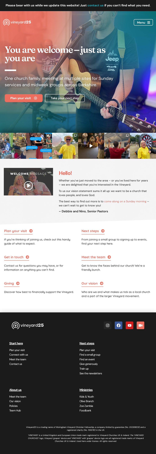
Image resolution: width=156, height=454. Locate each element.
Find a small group (90, 355)
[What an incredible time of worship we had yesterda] (117, 146)
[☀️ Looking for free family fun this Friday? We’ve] (143, 146)
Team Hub (15, 410)
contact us (95, 5)
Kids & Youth (87, 396)
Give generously (89, 364)
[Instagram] (107, 325)
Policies (13, 406)
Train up (84, 369)
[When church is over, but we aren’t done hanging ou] (39, 146)
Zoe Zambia (86, 406)
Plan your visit (17, 350)
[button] (92, 283)
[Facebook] (118, 325)
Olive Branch (87, 401)
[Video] (140, 325)
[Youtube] (129, 325)
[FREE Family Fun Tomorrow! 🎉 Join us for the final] (65, 146)
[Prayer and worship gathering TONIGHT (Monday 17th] (91, 146)
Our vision (15, 401)
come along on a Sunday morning (125, 201)
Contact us (15, 364)
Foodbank (85, 410)
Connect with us (18, 355)
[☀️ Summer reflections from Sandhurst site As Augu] (13, 146)
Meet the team (17, 359)
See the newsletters (91, 373)
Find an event (87, 359)
